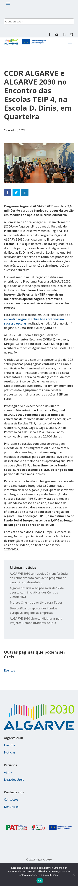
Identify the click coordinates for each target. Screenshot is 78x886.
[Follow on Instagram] (71, 34)
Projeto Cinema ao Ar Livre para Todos (36, 603)
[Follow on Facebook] (49, 34)
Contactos (11, 799)
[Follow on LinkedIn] (64, 34)
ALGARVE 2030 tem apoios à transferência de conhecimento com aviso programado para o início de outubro (39, 578)
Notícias (9, 752)
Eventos (9, 670)
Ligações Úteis (14, 780)
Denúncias (11, 807)
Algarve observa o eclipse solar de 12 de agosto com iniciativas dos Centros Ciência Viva (37, 592)
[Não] (73, 874)
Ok (40, 880)
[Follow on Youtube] (57, 34)
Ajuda (8, 772)
